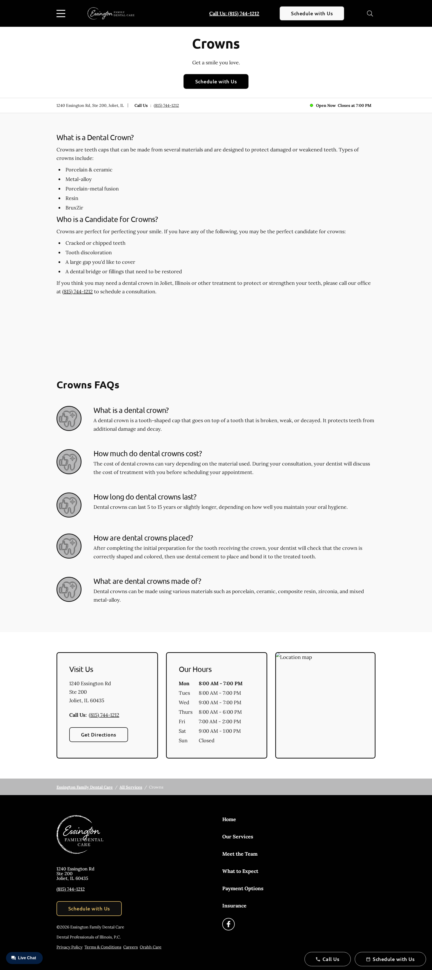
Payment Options (243, 888)
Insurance (234, 905)
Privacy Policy (69, 946)
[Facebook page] (228, 924)
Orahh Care (151, 946)
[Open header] (62, 13)
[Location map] (325, 705)
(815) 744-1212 (166, 105)
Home (229, 819)
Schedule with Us (312, 13)
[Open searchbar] (370, 13)
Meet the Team (240, 854)
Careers (130, 946)
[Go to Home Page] (111, 13)
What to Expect (240, 871)
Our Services (237, 836)
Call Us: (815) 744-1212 (234, 13)
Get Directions (98, 734)
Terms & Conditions (102, 946)
